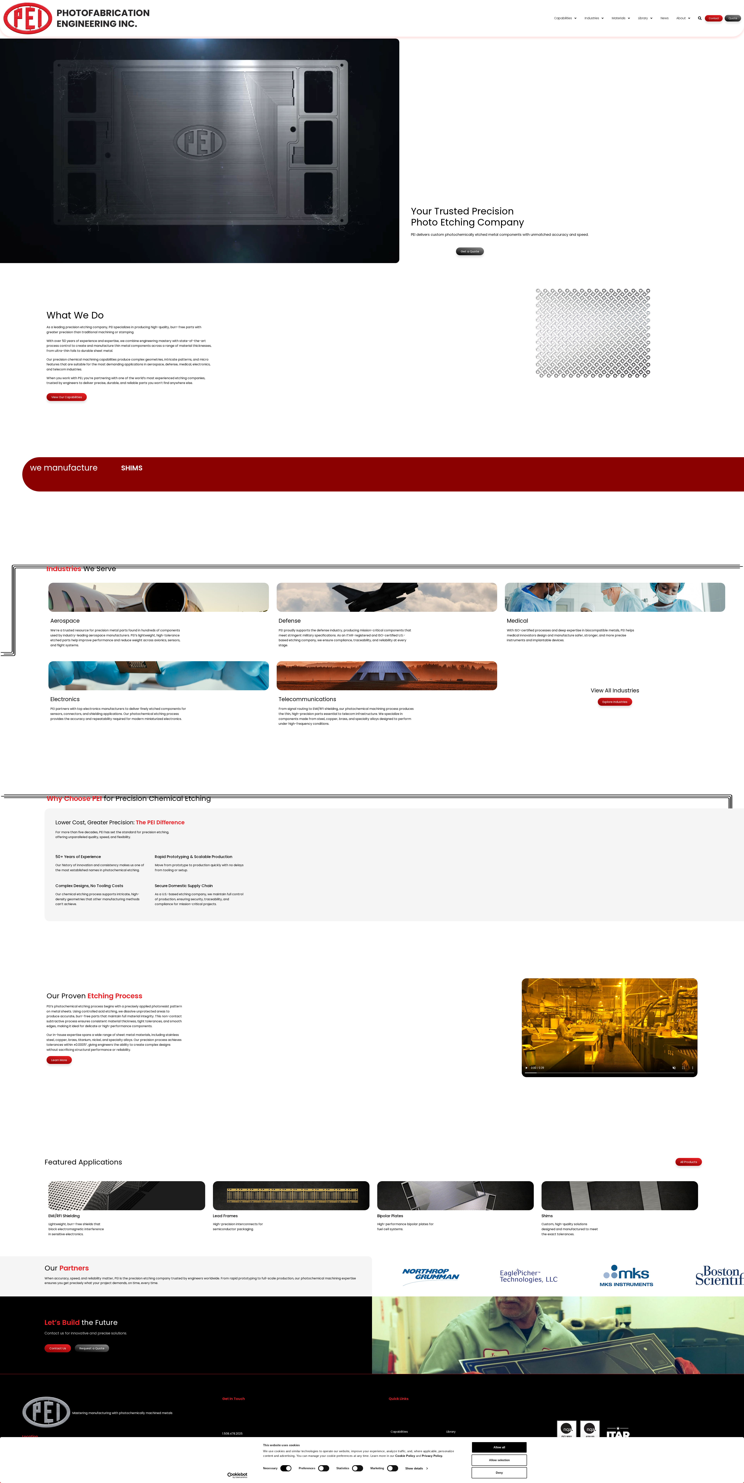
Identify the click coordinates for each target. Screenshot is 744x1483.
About (681, 18)
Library (643, 18)
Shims (547, 1216)
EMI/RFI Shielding (64, 1216)
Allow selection (499, 1460)
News (665, 18)
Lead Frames (225, 1216)
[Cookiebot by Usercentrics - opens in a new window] (237, 1475)
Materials (618, 18)
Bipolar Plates (390, 1216)
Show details (414, 1468)
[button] (700, 18)
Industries (592, 18)
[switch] (323, 1468)
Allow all (499, 1447)
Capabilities (563, 18)
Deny (499, 1472)
